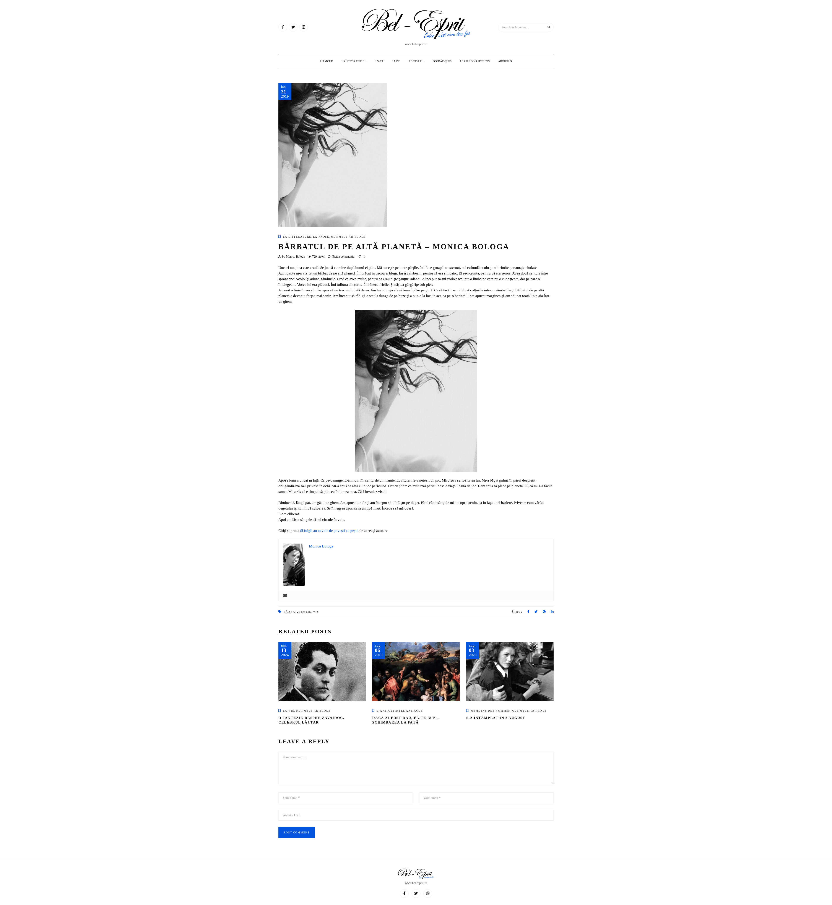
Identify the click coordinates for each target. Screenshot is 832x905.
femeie (305, 611)
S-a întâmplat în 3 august (495, 718)
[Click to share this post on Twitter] (536, 612)
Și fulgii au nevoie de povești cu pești (329, 531)
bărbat (290, 611)
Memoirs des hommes (490, 710)
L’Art (379, 61)
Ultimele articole (348, 236)
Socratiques (442, 61)
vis (316, 611)
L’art (382, 710)
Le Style (415, 61)
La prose (321, 236)
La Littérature (353, 61)
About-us (505, 61)
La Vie (396, 61)
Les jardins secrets (475, 61)
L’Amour (326, 61)
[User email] (285, 595)
